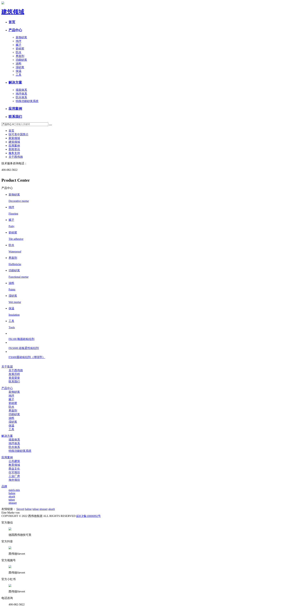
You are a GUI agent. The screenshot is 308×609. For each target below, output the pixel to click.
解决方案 (15, 82)
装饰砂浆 (21, 37)
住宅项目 (14, 472)
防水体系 (21, 97)
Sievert (20, 509)
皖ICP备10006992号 (88, 515)
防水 (18, 52)
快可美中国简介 (19, 134)
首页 (12, 22)
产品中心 (15, 30)
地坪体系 (21, 93)
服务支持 (14, 153)
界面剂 (20, 56)
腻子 (18, 44)
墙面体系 (21, 89)
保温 (18, 70)
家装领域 (14, 138)
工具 (18, 74)
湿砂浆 (20, 67)
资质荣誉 (14, 377)
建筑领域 (14, 141)
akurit (12, 496)
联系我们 (15, 116)
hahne (12, 493)
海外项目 (14, 479)
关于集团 (7, 366)
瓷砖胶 (20, 48)
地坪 (18, 41)
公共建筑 (14, 461)
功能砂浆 (21, 59)
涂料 (18, 63)
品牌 (4, 486)
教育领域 (14, 464)
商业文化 (14, 468)
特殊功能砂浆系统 (27, 101)
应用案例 (15, 108)
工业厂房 (14, 476)
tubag (12, 499)
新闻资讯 (14, 149)
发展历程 (14, 374)
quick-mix (14, 489)
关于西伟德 (16, 156)
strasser (13, 502)
